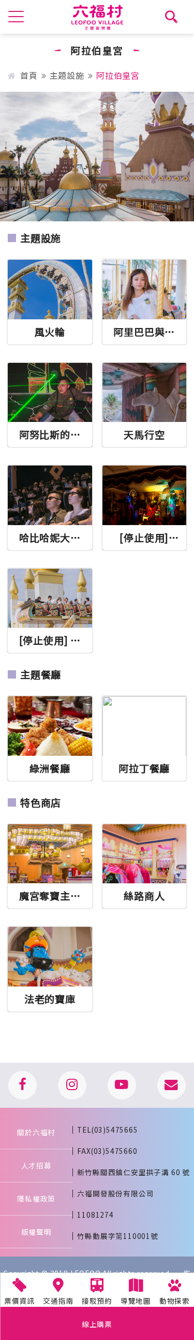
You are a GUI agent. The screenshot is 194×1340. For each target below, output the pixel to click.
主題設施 (67, 75)
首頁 (30, 75)
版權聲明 (36, 1231)
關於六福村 (36, 1132)
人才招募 (36, 1165)
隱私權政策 (36, 1198)
